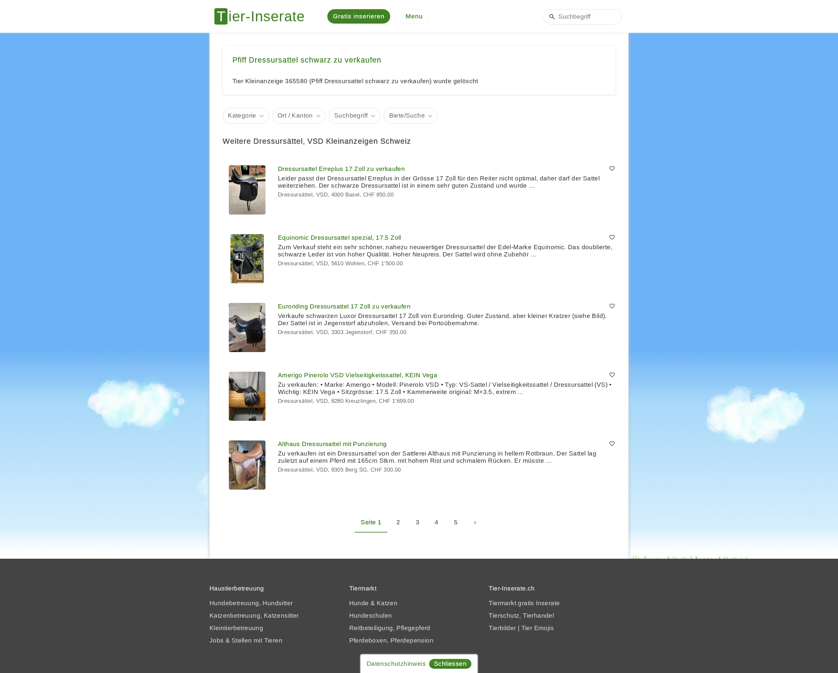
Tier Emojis (537, 628)
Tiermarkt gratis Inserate (524, 603)
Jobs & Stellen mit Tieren (246, 640)
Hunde (359, 603)
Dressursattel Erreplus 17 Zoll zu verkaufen (341, 168)
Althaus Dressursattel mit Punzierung (332, 443)
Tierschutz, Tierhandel (521, 615)
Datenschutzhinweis (396, 663)
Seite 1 (371, 522)
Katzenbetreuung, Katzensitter (254, 615)
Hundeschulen (370, 615)
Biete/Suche (407, 115)
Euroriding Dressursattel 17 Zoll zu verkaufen (344, 306)
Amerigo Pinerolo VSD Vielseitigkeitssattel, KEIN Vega (357, 375)
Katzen (387, 603)
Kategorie (242, 115)
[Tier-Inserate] (263, 16)
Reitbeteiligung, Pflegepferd (389, 628)
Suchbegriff (351, 115)
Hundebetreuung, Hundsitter (251, 603)
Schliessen (450, 663)
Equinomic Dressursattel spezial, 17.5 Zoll (339, 237)
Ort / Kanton (295, 115)
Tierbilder (502, 628)
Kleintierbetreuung (236, 628)
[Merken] (612, 169)
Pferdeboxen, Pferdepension (391, 640)
